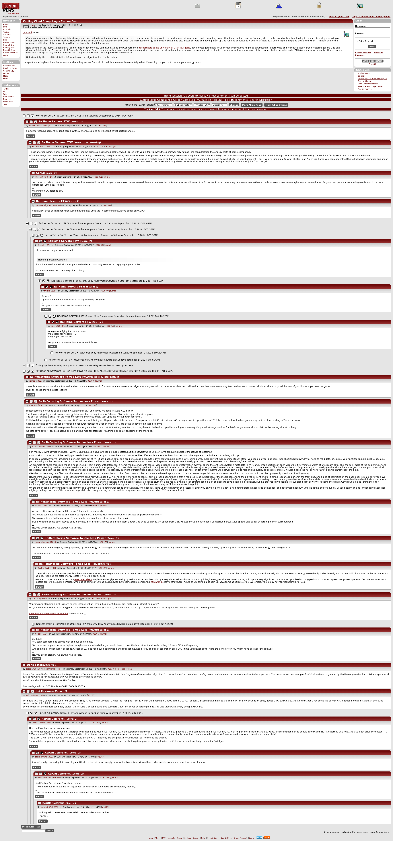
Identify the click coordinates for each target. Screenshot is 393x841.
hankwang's (157, 582)
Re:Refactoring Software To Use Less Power (60, 376)
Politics (6, 79)
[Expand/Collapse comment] (24, 115)
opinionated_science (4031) (41, 126)
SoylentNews (11, 8)
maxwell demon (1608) (46, 542)
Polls (5, 40)
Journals (7, 29)
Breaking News (10, 68)
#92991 (107, 205)
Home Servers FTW (47, 115)
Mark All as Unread (276, 105)
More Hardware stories (368, 84)
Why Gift (373, 64)
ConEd (40, 172)
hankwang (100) (39, 599)
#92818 (110, 669)
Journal (107, 177)
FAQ (5, 27)
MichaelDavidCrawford (112, 371)
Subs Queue (8, 48)
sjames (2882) (35, 381)
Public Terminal (365, 41)
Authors (6, 35)
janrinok (361, 76)
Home (150, 838)
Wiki (5, 94)
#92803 (99, 245)
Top (226, 99)
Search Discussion (261, 99)
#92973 (106, 778)
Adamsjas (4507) (37, 405)
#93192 (106, 807)
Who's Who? (8, 97)
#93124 (102, 568)
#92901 (95, 634)
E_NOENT (79, 116)
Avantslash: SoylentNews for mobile (48, 613)
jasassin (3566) (33, 669)
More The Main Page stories (370, 86)
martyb (35, 25)
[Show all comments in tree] (32, 115)
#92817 (97, 446)
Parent (30, 136)
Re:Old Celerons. (49, 712)
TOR (5, 104)
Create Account (10, 53)
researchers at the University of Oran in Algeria (164, 48)
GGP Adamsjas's (83, 579)
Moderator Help (31, 827)
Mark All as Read (251, 105)
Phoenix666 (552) (43, 177)
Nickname (360, 26)
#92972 (103, 542)
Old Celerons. (44, 691)
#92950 (110, 326)
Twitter (6, 89)
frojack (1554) (44, 245)
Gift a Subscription (372, 61)
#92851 (98, 177)
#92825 (95, 599)
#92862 (95, 506)
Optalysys (41, 365)
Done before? (36, 664)
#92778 (102, 126)
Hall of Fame (8, 42)
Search (6, 37)
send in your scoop (339, 16)
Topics (6, 32)
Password (360, 33)
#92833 (91, 695)
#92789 (90, 381)
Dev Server (8, 102)
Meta (5, 76)
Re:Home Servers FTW (54, 121)
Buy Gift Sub (9, 50)
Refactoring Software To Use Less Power (60, 370)
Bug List (7, 99)
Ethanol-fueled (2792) (42, 147)
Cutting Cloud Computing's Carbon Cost (50, 21)
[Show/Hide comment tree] (28, 115)
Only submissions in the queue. (371, 16)
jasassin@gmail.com (51, 669)
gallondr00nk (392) (35, 695)
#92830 (100, 147)
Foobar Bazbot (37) (41, 446)
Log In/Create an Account (206, 99)
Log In (6, 55)
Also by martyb (365, 89)
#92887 (104, 291)
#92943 (100, 757)
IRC (4, 91)
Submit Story (9, 45)
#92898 (96, 723)
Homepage (110, 147)
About (6, 24)
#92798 (92, 405)
